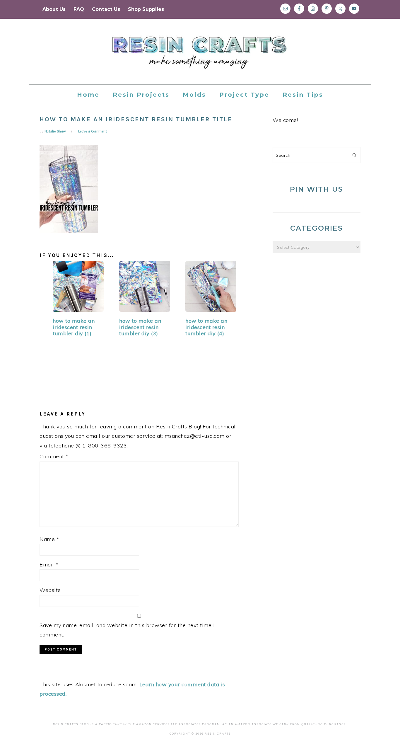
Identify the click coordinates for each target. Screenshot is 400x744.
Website (50, 590)
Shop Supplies (146, 9)
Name (49, 539)
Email (49, 564)
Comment (54, 456)
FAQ (78, 9)
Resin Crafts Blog (200, 56)
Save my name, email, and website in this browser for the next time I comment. (127, 630)
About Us (54, 9)
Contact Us (106, 9)
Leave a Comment (92, 131)
